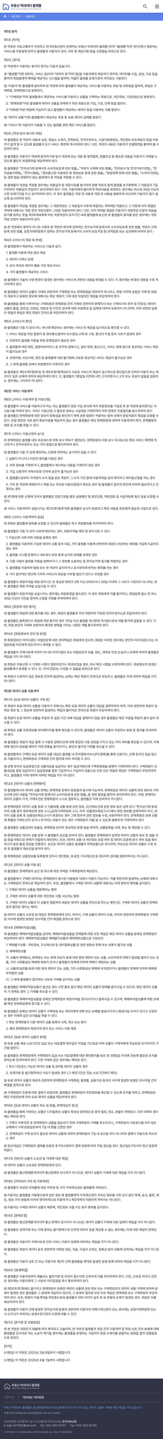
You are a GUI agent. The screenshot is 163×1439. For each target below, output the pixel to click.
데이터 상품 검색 (145, 6)
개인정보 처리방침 (33, 1397)
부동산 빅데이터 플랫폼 (21, 7)
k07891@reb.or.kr (25, 1425)
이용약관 (9, 1397)
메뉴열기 (157, 6)
